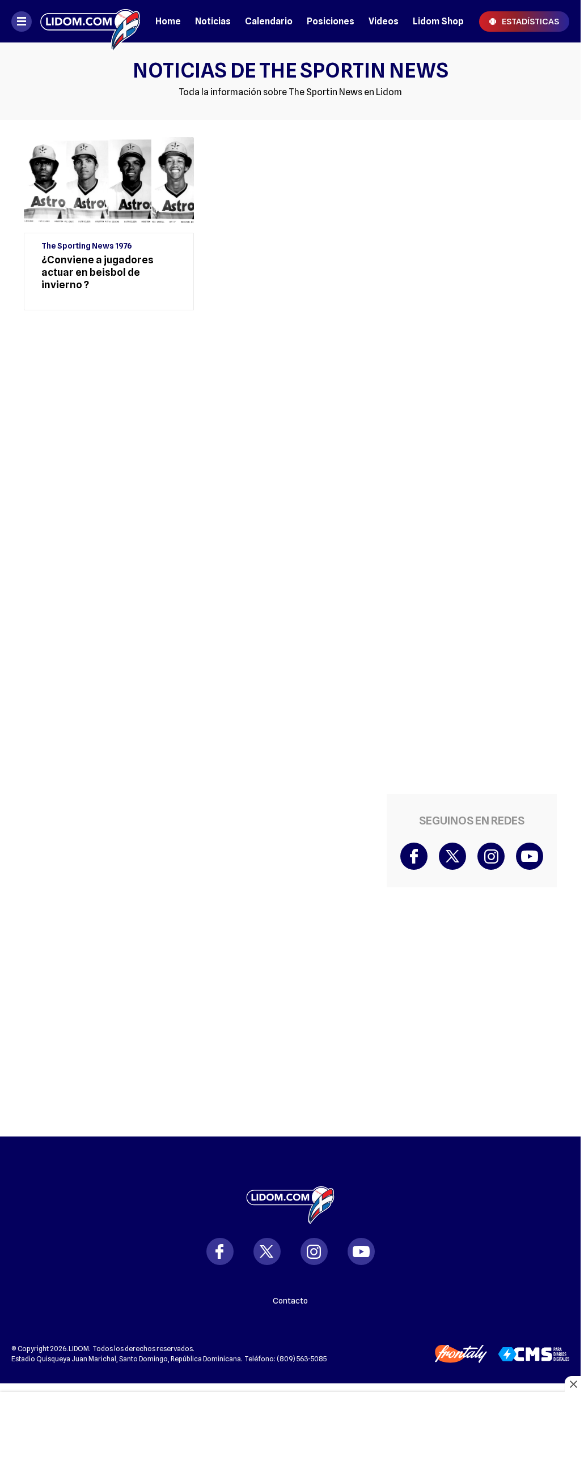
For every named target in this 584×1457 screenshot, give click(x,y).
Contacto (290, 1301)
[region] (199, 364)
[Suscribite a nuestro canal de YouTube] (529, 856)
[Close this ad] (573, 1384)
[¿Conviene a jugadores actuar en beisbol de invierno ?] (109, 223)
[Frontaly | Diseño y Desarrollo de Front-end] (461, 1354)
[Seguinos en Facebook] (414, 856)
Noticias (213, 21)
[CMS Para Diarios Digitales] (533, 1354)
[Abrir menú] (21, 21)
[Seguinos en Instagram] (491, 856)
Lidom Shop (438, 21)
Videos (384, 21)
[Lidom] (90, 21)
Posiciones (330, 21)
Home (168, 21)
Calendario (269, 21)
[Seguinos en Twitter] (452, 856)
